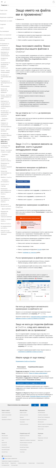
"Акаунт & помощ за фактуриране (38, 373)
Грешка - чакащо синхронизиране (5, 71)
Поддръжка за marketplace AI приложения (27, 440)
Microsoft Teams (5, 451)
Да (35, 405)
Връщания (22, 417)
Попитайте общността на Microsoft (39, 396)
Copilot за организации (6, 412)
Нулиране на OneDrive (4, 59)
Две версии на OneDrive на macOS (6, 205)
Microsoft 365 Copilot (5, 449)
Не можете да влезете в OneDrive (6, 159)
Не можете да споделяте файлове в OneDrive (6, 135)
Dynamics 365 (4, 442)
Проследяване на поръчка (25, 419)
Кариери (39, 435)
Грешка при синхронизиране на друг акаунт (6, 172)
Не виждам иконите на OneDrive (6, 227)
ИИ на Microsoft (5, 435)
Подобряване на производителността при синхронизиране (6, 83)
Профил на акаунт (23, 412)
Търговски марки (31, 463)
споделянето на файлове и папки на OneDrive (30, 351)
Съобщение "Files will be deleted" (5, 146)
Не (44, 405)
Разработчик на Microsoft (24, 435)
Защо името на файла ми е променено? (5, 141)
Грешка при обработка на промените (4, 90)
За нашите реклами (40, 463)
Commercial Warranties (24, 424)
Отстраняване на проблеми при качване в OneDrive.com (5, 65)
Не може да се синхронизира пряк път (6, 76)
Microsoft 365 (4, 417)
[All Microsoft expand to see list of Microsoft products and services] (2, 2)
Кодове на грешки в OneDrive (6, 220)
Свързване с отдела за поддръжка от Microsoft (30, 383)
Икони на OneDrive (6, 223)
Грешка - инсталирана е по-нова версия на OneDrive (6, 199)
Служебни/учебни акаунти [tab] (35, 367)
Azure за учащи (41, 428)
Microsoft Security (5, 437)
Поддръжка (4, 5)
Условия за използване (22, 463)
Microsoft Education (41, 412)
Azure (3, 440)
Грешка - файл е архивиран (5, 130)
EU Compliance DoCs (5, 465)
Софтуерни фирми (23, 449)
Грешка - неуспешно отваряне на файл (6, 151)
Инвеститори (40, 440)
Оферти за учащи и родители (43, 426)
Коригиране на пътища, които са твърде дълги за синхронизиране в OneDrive (6, 104)
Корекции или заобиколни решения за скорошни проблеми (6, 214)
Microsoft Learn (22, 437)
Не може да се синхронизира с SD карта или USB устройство (6, 113)
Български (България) (8, 456)
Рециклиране (22, 421)
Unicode (39, 249)
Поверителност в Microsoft (43, 437)
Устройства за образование (43, 414)
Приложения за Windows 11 (7, 419)
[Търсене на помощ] (5, 2)
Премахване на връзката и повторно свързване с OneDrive (6, 165)
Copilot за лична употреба (6, 414)
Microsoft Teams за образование (44, 417)
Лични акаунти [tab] (21, 367)
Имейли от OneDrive (6, 177)
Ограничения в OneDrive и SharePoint (26, 361)
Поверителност (13, 463)
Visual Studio (22, 451)
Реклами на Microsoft (6, 447)
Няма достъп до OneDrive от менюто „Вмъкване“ (6, 232)
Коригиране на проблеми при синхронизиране (5, 53)
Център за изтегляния (24, 414)
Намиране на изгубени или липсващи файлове (6, 124)
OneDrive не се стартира (5, 185)
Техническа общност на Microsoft (26, 442)
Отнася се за (20, 19)
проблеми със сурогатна (29, 252)
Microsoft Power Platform (24, 447)
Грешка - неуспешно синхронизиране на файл (6, 96)
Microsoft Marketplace (24, 444)
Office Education (41, 421)
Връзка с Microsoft (5, 463)
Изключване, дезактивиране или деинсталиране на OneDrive (6, 191)
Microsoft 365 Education (42, 419)
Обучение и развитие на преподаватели (45, 424)
